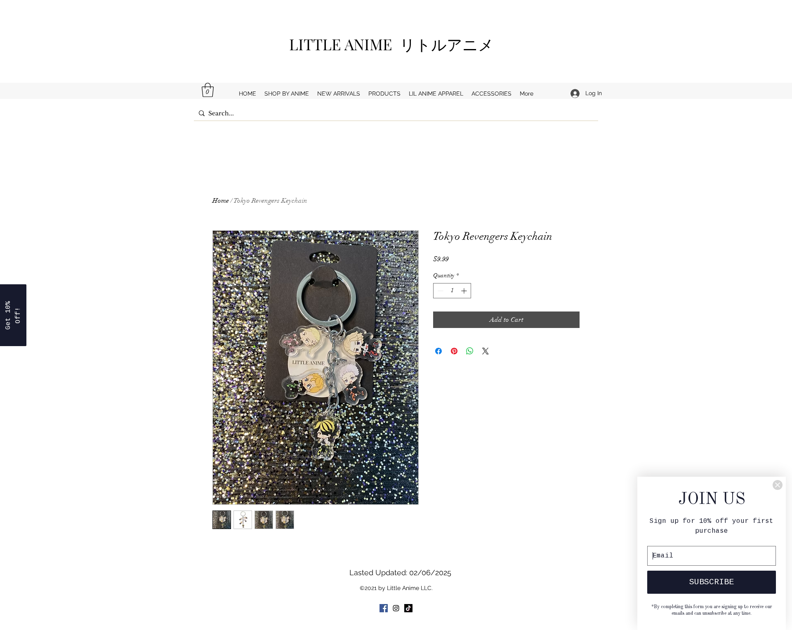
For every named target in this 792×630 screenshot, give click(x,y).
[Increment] (465, 290)
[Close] (778, 485)
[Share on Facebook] (438, 351)
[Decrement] (439, 290)
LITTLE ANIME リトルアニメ (395, 44)
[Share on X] (485, 351)
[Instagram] (396, 608)
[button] (208, 90)
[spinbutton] (452, 290)
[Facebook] (384, 608)
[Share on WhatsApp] (470, 351)
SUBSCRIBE (711, 582)
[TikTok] (408, 608)
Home (220, 201)
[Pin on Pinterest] (454, 351)
